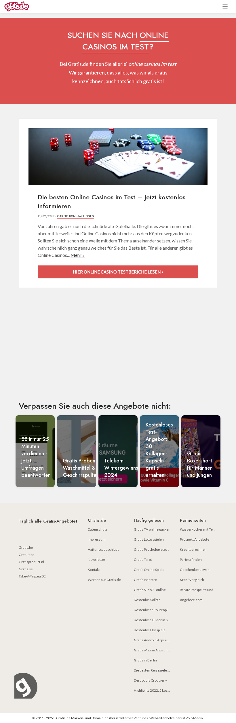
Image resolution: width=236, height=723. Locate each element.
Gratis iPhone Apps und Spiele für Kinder (165, 650)
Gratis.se (26, 569)
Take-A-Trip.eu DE (32, 576)
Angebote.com (191, 600)
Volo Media (194, 718)
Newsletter (96, 559)
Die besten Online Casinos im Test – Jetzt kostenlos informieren (111, 201)
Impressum (97, 539)
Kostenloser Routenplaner (154, 610)
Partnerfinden (191, 559)
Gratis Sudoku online (150, 590)
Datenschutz (97, 529)
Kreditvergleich (192, 579)
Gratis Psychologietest (151, 549)
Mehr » (78, 255)
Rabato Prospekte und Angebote (204, 590)
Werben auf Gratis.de (104, 579)
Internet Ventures (134, 718)
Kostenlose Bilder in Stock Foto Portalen (165, 620)
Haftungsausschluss (103, 549)
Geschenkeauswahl (195, 569)
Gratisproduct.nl (31, 562)
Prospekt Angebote (194, 539)
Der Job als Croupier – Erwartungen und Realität (170, 680)
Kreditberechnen (193, 549)
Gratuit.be (26, 554)
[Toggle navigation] (225, 6)
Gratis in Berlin (145, 660)
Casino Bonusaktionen (75, 216)
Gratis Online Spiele (149, 569)
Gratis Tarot (143, 559)
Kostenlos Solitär (147, 600)
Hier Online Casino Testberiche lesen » (118, 271)
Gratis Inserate (145, 579)
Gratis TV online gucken (152, 529)
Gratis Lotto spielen (149, 539)
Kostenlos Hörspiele (149, 630)
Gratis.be (26, 547)
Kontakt (94, 569)
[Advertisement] (118, 349)
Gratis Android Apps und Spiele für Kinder (165, 640)
